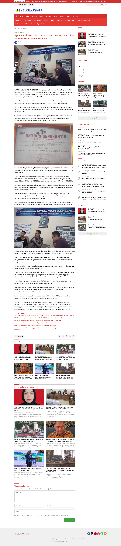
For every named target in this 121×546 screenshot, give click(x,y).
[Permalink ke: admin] (15, 42)
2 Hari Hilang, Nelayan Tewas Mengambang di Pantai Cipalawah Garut (91, 154)
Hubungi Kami (22, 4)
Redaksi (43, 24)
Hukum (69, 16)
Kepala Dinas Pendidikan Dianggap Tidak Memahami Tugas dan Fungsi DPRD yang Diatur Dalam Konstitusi (43, 328)
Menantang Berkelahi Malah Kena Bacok (89, 142)
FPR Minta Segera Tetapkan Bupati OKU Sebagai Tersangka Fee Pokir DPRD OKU (38, 320)
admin (19, 42)
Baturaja (48, 16)
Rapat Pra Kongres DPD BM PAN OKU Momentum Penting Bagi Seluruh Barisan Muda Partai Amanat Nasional (83, 1)
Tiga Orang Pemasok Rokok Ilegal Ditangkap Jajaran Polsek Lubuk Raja (91, 136)
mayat (81, 76)
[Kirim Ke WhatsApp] (73, 336)
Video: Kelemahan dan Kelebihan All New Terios (94, 179)
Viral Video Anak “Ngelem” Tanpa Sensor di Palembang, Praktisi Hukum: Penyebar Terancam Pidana (44, 315)
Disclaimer (19, 20)
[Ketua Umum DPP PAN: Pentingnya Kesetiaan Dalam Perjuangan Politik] (44, 368)
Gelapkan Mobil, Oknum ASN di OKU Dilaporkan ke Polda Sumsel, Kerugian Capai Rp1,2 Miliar (41, 323)
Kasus (41, 16)
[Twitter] (92, 533)
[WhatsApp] (101, 533)
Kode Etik (67, 20)
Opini (73, 20)
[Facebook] (88, 533)
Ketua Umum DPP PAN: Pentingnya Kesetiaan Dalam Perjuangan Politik (35, 325)
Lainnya (75, 16)
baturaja (81, 70)
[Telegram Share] (70, 336)
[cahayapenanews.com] (29, 10)
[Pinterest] (95, 533)
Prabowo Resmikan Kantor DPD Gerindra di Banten (94, 172)
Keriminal (34, 16)
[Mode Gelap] (106, 4)
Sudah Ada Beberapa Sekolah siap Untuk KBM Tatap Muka (94, 191)
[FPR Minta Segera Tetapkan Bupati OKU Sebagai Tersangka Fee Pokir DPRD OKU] (65, 349)
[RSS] (105, 533)
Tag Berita (82, 67)
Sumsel (55, 16)
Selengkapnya (91, 118)
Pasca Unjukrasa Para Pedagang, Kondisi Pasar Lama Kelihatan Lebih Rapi (99, 110)
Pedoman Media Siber (84, 20)
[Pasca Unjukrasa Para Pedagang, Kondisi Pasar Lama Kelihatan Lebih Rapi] (100, 103)
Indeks (31, 4)
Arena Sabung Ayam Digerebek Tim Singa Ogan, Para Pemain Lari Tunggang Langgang (92, 130)
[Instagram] (98, 533)
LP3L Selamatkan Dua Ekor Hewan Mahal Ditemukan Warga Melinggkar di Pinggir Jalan (94, 198)
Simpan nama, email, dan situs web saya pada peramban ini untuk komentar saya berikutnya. (42, 515)
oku (80, 64)
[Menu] (15, 4)
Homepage (27, 20)
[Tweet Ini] (63, 336)
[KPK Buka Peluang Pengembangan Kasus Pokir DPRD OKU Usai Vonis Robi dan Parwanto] (44, 349)
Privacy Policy (35, 24)
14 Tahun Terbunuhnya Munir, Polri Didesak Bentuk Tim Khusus (90, 147)
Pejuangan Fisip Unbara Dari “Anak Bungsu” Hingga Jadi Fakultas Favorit (93, 185)
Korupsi (62, 16)
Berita (21, 16)
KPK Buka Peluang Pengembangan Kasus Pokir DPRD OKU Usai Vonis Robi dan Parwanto (40, 318)
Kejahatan (82, 73)
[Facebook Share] (59, 336)
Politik (27, 16)
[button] (102, 4)
